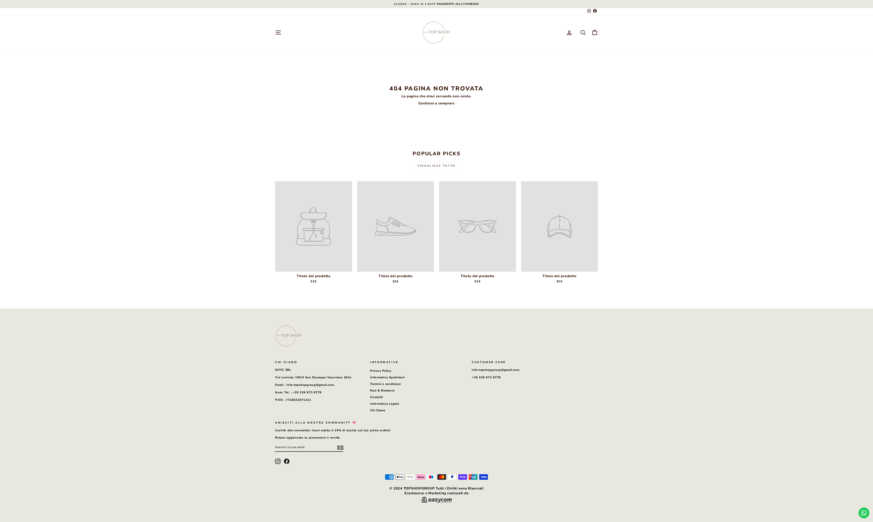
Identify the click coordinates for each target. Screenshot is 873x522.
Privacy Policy (380, 371)
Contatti (376, 397)
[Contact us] (863, 512)
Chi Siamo (378, 410)
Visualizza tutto (436, 166)
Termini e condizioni (385, 384)
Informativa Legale (384, 404)
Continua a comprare (436, 103)
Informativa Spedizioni (387, 377)
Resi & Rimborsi (382, 391)
